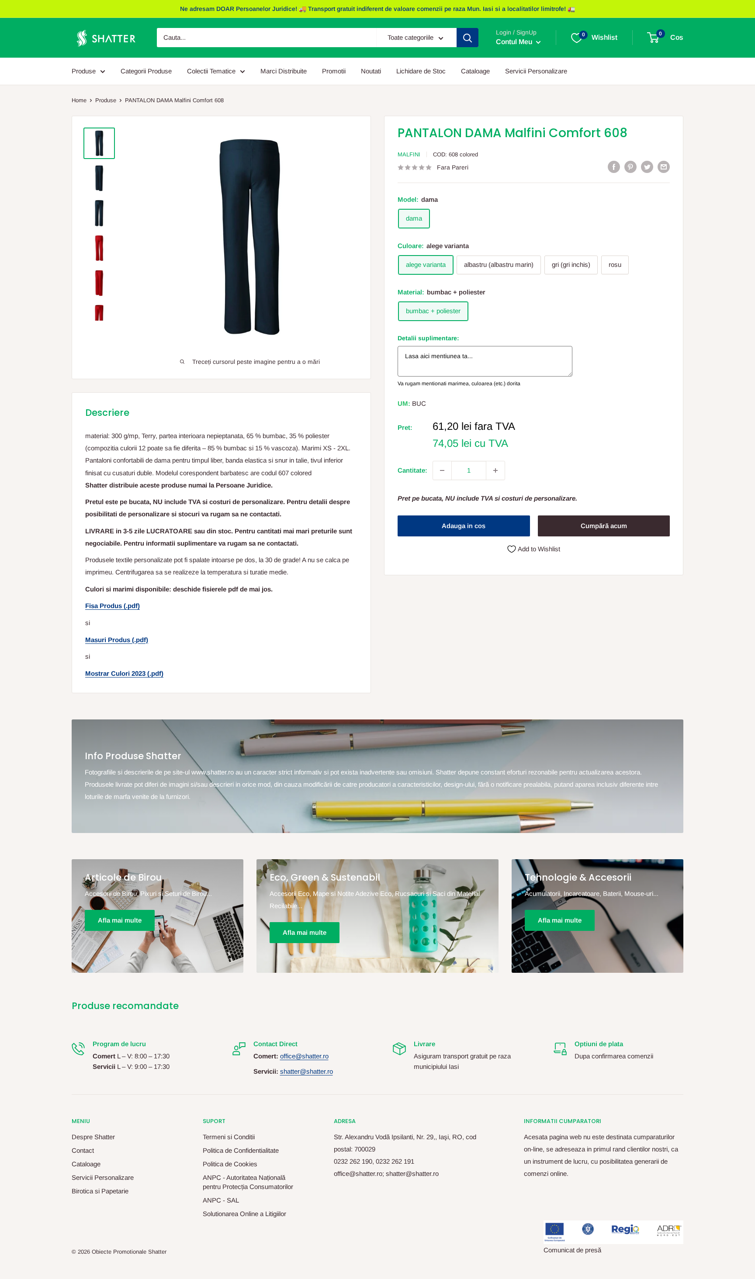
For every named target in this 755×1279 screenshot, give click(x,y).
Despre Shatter (93, 1137)
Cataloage (475, 71)
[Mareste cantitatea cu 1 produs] (495, 470)
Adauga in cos (463, 525)
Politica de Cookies (230, 1164)
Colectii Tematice (211, 71)
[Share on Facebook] (614, 166)
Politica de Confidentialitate (241, 1150)
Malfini (409, 154)
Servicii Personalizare (536, 71)
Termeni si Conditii (229, 1137)
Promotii (334, 71)
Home (79, 100)
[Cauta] (467, 38)
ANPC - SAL (221, 1200)
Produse (84, 71)
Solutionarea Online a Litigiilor (244, 1213)
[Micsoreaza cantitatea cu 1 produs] (442, 470)
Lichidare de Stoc (421, 71)
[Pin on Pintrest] (630, 166)
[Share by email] (664, 166)
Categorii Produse (146, 71)
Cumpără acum (604, 525)
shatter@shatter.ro (306, 1071)
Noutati (371, 71)
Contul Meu (515, 42)
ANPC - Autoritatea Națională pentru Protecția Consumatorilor (248, 1182)
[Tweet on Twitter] (647, 166)
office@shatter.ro (304, 1056)
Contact (83, 1150)
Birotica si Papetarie (100, 1191)
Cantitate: (412, 470)
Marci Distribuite (283, 71)
